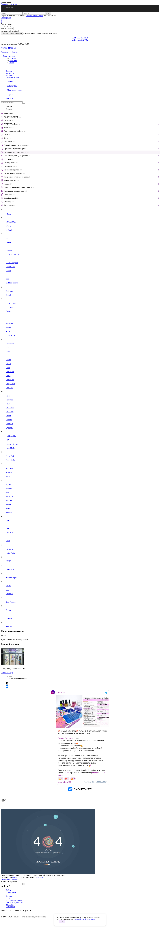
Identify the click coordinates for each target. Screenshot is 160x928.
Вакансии (9, 905)
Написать (15, 52)
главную (15, 877)
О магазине (10, 907)
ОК (62, 922)
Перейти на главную (9, 879)
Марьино (13, 61)
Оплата (8, 898)
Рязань (11, 63)
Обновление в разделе (10, 4)
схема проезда (7, 673)
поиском (39, 877)
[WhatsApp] (10, 886)
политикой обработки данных (84, 919)
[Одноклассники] (5, 886)
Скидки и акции (12, 77)
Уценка (10, 95)
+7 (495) (8, 48)
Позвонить (4, 52)
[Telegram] (7, 886)
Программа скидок (14, 90)
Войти (8, 890)
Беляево (12, 59)
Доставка (9, 75)
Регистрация (6, 18)
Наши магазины (9, 56)
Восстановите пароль (34, 16)
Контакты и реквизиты (15, 902)
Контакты (9, 98)
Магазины (10, 73)
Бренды (9, 71)
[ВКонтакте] (2, 886)
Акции (10, 81)
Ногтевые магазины (14, 900)
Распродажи (12, 86)
